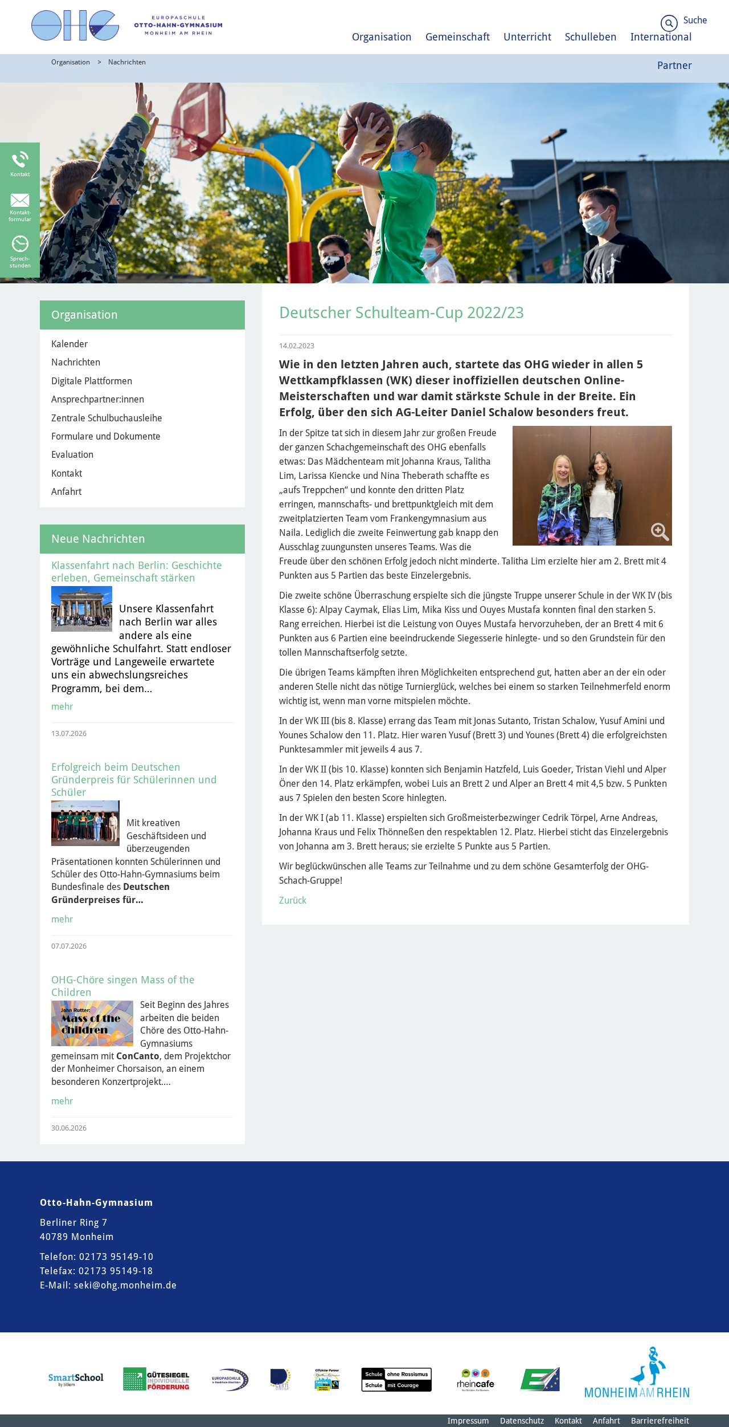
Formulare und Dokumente (106, 436)
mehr (62, 706)
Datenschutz (522, 1420)
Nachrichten (127, 62)
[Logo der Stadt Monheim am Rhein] (637, 1372)
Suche (695, 20)
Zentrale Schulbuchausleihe (106, 418)
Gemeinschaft (457, 37)
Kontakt (66, 473)
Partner (674, 65)
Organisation (382, 37)
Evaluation (72, 454)
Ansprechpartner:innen (97, 399)
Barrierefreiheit (660, 1420)
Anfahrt (66, 491)
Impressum (468, 1420)
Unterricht (527, 37)
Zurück (292, 900)
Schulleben (591, 37)
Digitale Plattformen (91, 381)
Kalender (69, 344)
